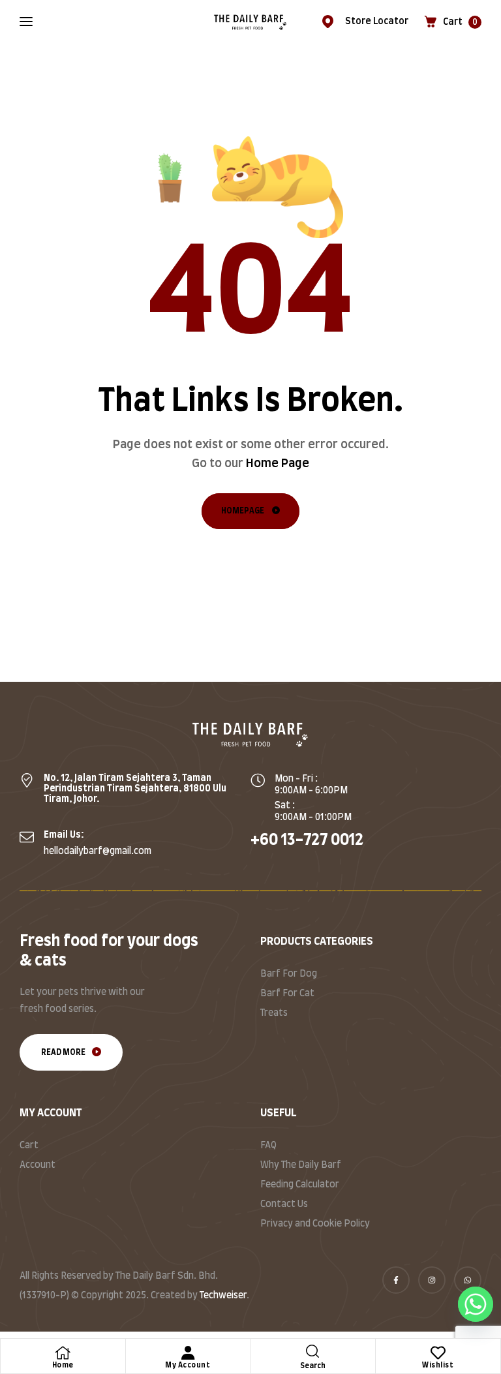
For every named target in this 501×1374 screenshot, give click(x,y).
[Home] (62, 1352)
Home (63, 1365)
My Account (187, 1365)
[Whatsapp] (467, 1280)
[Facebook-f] (396, 1280)
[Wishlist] (438, 1352)
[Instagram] (432, 1280)
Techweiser (223, 1295)
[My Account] (187, 1352)
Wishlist (437, 1365)
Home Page (277, 464)
